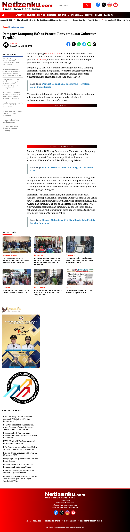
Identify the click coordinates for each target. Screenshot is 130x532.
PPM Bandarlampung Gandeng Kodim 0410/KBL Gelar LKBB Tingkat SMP (20, 448)
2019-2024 (41, 59)
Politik (41, 15)
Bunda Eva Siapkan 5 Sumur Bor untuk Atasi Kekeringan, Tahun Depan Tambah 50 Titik (20, 478)
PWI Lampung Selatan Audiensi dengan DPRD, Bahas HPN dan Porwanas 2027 (17, 418)
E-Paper (10, 15)
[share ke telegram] (84, 46)
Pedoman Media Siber (91, 521)
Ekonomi (51, 15)
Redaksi (13, 44)
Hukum (31, 15)
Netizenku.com (53, 53)
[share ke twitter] (74, 46)
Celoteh (89, 15)
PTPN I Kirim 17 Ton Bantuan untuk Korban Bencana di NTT (19, 442)
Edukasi (62, 15)
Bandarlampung (16, 27)
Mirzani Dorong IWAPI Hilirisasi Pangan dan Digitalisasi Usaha (18, 465)
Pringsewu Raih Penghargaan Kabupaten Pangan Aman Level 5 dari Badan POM (20, 435)
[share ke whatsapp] (79, 46)
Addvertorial (75, 15)
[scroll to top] (124, 528)
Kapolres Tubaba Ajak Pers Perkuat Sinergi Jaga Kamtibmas (18, 471)
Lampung (20, 15)
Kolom (98, 15)
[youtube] (116, 6)
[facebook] (98, 6)
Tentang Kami (52, 521)
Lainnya (108, 15)
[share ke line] (89, 46)
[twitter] (104, 6)
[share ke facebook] (69, 46)
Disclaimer (70, 521)
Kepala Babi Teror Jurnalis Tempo (79, 20)
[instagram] (110, 6)
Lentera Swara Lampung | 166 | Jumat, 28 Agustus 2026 (20, 454)
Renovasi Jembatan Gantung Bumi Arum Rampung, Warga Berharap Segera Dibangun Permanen (18, 427)
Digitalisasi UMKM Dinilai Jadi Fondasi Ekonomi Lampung (34, 20)
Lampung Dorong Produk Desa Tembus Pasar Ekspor (20, 459)
